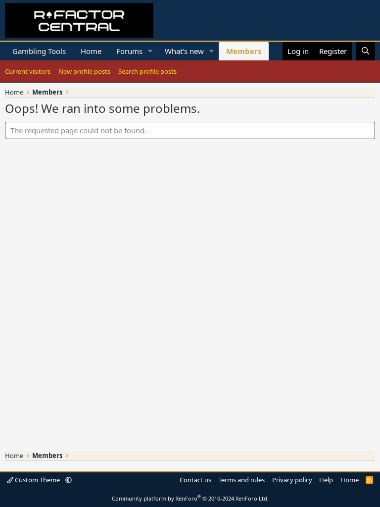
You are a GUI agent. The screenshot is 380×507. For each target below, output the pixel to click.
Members (243, 51)
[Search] (365, 51)
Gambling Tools (39, 51)
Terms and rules (241, 479)
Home (91, 51)
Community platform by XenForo (190, 498)
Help (326, 479)
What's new (184, 51)
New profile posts (84, 71)
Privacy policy (292, 479)
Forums (129, 51)
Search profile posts (147, 71)
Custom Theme (37, 479)
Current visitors (27, 71)
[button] (150, 51)
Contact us (195, 479)
